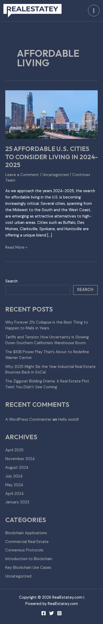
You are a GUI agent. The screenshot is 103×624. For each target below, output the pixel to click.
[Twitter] (51, 613)
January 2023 (17, 502)
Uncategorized (56, 174)
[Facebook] (43, 613)
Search (11, 281)
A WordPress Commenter (28, 419)
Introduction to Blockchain (28, 558)
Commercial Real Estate (27, 541)
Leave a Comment (22, 174)
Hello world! (68, 419)
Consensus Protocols (24, 550)
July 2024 (14, 476)
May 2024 (14, 485)
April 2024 (14, 493)
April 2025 (14, 450)
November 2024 (20, 458)
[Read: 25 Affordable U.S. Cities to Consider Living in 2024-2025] (51, 114)
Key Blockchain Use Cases (28, 567)
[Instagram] (59, 613)
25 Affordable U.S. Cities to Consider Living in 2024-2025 (51, 157)
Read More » (16, 247)
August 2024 (17, 467)
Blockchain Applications (26, 533)
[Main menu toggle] (94, 10)
